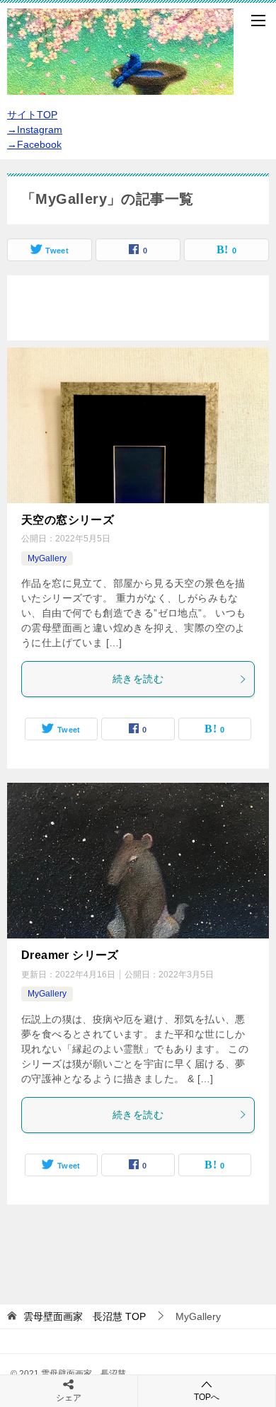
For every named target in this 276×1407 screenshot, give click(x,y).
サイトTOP (32, 114)
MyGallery (47, 558)
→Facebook (34, 144)
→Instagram (34, 129)
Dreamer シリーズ (70, 955)
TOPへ (206, 1397)
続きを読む (138, 678)
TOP (84, 1316)
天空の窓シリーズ (67, 520)
